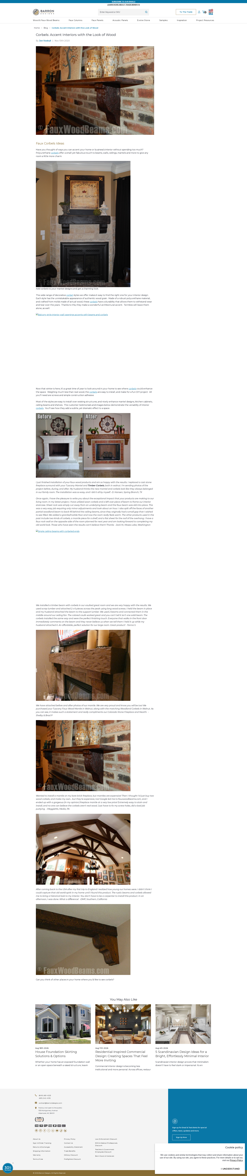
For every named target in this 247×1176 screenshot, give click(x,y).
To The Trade (186, 12)
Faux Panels (97, 20)
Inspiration (182, 20)
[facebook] (44, 1130)
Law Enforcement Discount (106, 1139)
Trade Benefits (69, 1151)
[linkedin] (52, 1130)
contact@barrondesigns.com (50, 1103)
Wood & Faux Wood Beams (46, 20)
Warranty (37, 1155)
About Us (36, 1139)
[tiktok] (61, 1130)
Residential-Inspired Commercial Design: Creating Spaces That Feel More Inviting (121, 1056)
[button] (8, 1168)
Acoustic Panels (120, 20)
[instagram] (40, 1130)
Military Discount (71, 1155)
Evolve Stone (143, 20)
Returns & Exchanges (41, 1147)
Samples (163, 20)
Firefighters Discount (72, 1159)
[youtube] (57, 1130)
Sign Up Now (181, 1137)
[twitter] (48, 1130)
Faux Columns (75, 20)
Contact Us (68, 1143)
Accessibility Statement (73, 1147)
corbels (55, 153)
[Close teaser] (13, 1163)
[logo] (43, 12)
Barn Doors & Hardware (104, 1156)
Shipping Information (41, 1151)
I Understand (230, 1169)
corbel (69, 295)
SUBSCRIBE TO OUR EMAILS (123, 2)
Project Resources (205, 20)
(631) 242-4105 (45, 1098)
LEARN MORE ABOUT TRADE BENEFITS (123, 5)
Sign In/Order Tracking (42, 1143)
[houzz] (65, 1130)
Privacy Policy (70, 1139)
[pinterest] (36, 1130)
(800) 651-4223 (45, 1095)
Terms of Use (38, 1159)
